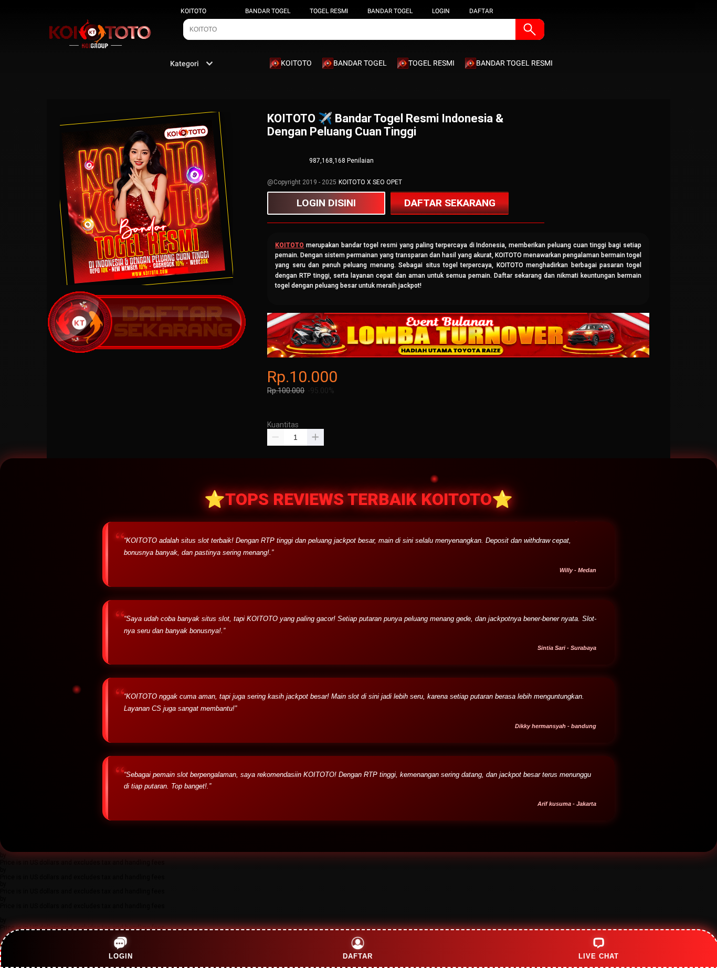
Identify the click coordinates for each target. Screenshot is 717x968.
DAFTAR (481, 11)
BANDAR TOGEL (267, 11)
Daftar (359, 956)
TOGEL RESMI (329, 11)
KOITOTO (193, 11)
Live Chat (598, 956)
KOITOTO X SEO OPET (370, 182)
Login (121, 956)
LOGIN (441, 11)
